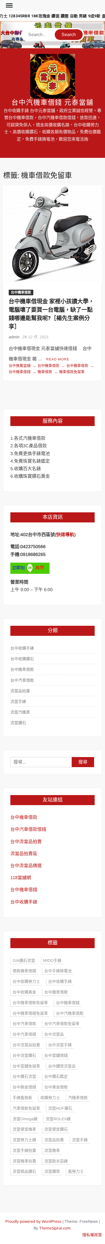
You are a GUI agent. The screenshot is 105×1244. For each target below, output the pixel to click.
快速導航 (65, 534)
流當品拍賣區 (23, 853)
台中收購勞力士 (26, 981)
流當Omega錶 (25, 1119)
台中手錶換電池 (58, 971)
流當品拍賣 (20, 691)
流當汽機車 (20, 712)
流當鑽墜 (52, 1171)
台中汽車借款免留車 (62, 1023)
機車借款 (45, 372)
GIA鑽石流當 (24, 960)
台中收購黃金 (24, 992)
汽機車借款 (78, 1097)
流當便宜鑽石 (56, 1129)
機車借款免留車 (72, 372)
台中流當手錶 (60, 1045)
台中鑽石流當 (24, 1076)
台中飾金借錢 (24, 1087)
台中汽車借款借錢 (28, 829)
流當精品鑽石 (24, 1171)
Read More (57, 359)
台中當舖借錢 (56, 1055)
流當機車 (52, 1150)
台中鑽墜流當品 (62, 1066)
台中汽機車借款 (69, 1013)
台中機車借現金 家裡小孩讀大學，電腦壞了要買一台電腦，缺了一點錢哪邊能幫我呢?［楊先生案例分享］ (51, 314)
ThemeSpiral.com (55, 1228)
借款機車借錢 (24, 971)
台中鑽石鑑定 (56, 1076)
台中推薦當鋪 (20, 365)
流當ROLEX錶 (58, 1119)
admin (14, 337)
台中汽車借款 (22, 680)
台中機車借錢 (23, 889)
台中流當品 (54, 1034)
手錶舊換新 (22, 1097)
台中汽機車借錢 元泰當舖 (52, 103)
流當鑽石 (18, 722)
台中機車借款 (21, 292)
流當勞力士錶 (24, 1140)
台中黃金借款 (56, 1087)
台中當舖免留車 (26, 1066)
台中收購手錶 (22, 648)
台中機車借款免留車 (30, 1002)
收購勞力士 (50, 1097)
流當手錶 (18, 701)
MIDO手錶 (52, 960)
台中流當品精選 (26, 865)
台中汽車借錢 (24, 1034)
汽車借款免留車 (26, 1108)
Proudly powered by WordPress (33, 1221)
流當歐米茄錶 (56, 1161)
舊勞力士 (76, 1171)
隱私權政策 (92, 1235)
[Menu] (8, 5)
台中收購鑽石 (22, 659)
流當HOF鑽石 (60, 1108)
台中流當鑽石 (24, 1055)
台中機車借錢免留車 (30, 1013)
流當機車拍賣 (24, 1161)
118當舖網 (20, 877)
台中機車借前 (48, 365)
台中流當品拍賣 (26, 841)
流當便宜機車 (24, 1129)
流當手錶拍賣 (24, 1150)
